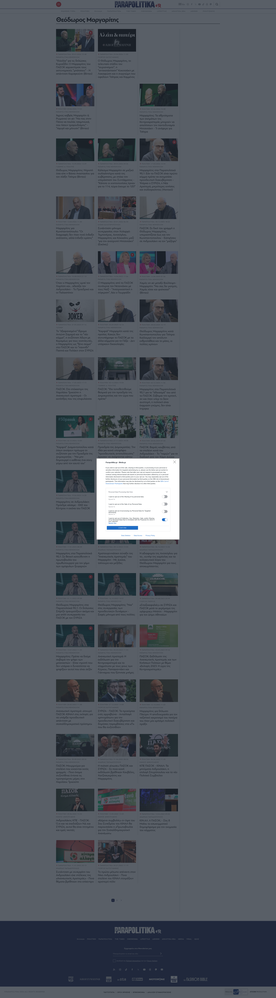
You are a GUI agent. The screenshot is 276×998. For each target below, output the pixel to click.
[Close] (175, 463)
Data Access (138, 535)
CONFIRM (122, 528)
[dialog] (138, 499)
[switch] (165, 496)
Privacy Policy (150, 535)
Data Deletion (125, 535)
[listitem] (138, 492)
